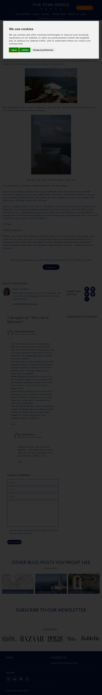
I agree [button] (14, 50)
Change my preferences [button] (43, 50)
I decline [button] (24, 50)
